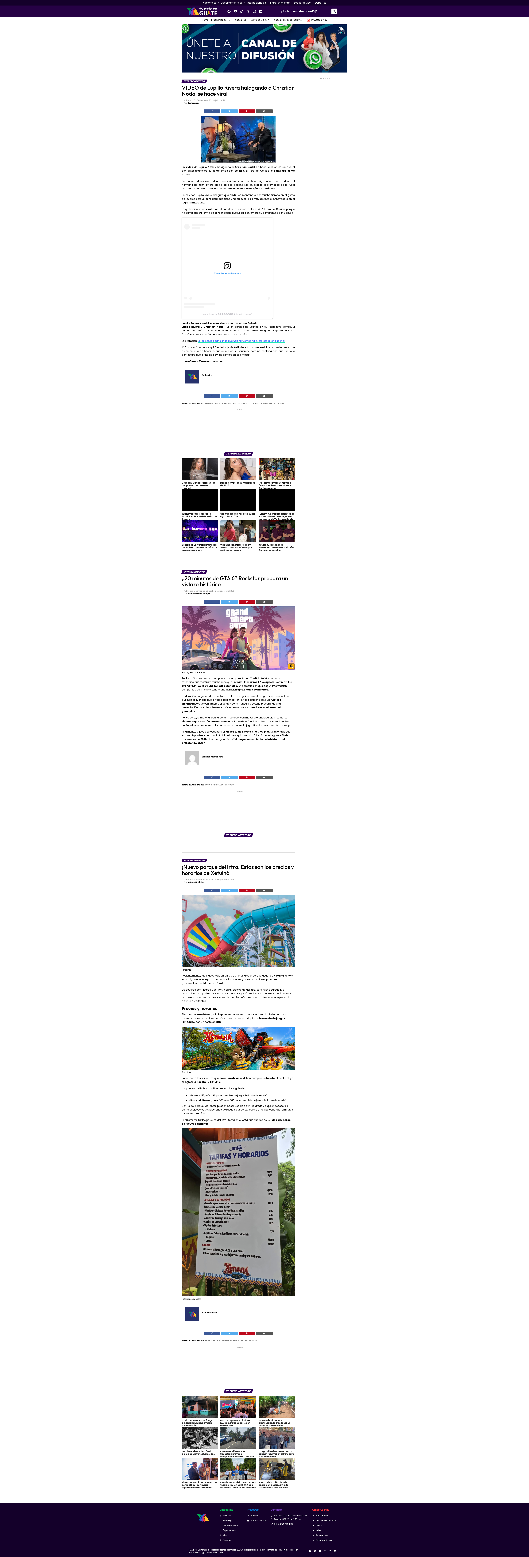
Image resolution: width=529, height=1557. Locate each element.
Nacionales (209, 2)
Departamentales (231, 2)
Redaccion (193, 103)
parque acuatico (223, 1341)
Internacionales (256, 2)
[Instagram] (254, 11)
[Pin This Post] (247, 111)
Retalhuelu (251, 1341)
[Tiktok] (242, 11)
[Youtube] (235, 11)
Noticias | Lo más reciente (288, 20)
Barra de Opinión (260, 20)
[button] (334, 11)
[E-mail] (187, 391)
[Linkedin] (261, 11)
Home (205, 20)
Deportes (320, 2)
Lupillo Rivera (277, 403)
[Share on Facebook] (212, 111)
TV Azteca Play (319, 20)
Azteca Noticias (195, 882)
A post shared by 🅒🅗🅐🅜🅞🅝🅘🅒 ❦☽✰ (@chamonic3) (227, 314)
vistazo (230, 785)
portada (218, 785)
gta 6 (209, 785)
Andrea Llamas (195, 1531)
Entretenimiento (280, 2)
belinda (210, 403)
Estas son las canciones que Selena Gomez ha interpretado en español (241, 341)
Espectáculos (302, 2)
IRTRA (209, 1341)
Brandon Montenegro (198, 593)
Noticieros (240, 20)
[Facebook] (229, 11)
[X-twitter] (248, 11)
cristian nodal (223, 403)
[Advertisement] (238, 430)
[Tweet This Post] (229, 111)
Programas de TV (220, 20)
